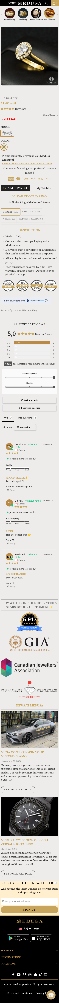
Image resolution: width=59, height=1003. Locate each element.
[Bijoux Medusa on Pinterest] (24, 975)
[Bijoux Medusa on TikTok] (40, 975)
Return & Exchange (31, 219)
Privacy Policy (44, 993)
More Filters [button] (26, 427)
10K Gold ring (9, 97)
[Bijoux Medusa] (29, 3)
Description (10, 212)
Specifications (31, 211)
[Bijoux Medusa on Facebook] (13, 975)
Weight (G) (8, 219)
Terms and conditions (19, 993)
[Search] (48, 3)
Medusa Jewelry (22, 984)
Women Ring (29, 310)
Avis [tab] (6, 417)
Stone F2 (10, 486)
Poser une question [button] (30, 407)
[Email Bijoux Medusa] (45, 975)
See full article (18, 789)
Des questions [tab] (25, 417)
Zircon (7, 133)
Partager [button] (13, 490)
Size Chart (49, 115)
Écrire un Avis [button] (31, 400)
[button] (51, 995)
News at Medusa (29, 705)
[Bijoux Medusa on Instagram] (30, 975)
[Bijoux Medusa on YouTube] (19, 975)
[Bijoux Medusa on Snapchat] (35, 975)
